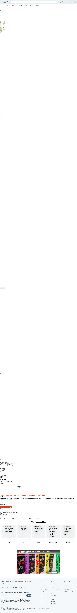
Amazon (2, 495)
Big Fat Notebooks (3, 516)
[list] (38, 415)
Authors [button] (14, 5)
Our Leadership (41, 585)
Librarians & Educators (55, 587)
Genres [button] (8, 5)
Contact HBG (53, 595)
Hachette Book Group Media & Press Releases (43, 599)
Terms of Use (66, 583)
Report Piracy (66, 595)
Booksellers (53, 603)
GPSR (65, 600)
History (10, 512)
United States (15, 512)
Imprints (31, 5)
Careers (52, 593)
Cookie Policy (66, 587)
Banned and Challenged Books (43, 592)
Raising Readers (54, 601)
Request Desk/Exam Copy (6, 507)
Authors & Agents (54, 583)
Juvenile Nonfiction (4, 512)
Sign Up (29, 595)
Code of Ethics (66, 589)
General (20, 512)
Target (39, 495)
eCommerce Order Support (56, 589)
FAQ (52, 597)
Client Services (54, 585)
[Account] (71, 2)
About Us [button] (38, 5)
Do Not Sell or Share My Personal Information (68, 592)
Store (26, 5)
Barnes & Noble (9, 495)
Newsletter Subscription (43, 589)
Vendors (52, 599)
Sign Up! (63, 1)
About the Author (3, 517)
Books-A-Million (17, 495)
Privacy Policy (66, 585)
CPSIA (65, 598)
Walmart (43, 495)
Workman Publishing (5, 461)
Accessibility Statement (42, 596)
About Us (40, 583)
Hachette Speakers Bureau (56, 591)
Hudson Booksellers (31, 495)
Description (2, 496)
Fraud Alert (66, 596)
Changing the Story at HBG (43, 595)
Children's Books (3, 510)
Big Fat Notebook (3, 514)
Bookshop (24, 495)
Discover (20, 5)
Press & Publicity (41, 602)
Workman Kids (3, 473)
